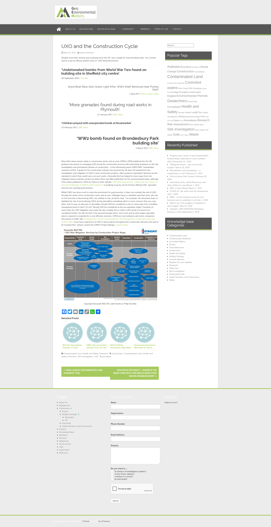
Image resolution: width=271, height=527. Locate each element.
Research (104, 353)
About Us (70, 29)
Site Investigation (85, 356)
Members (145, 29)
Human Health (184, 112)
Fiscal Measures (176, 247)
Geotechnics (177, 101)
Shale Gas (198, 124)
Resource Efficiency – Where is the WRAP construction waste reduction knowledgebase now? (135, 373)
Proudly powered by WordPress (67, 521)
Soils (176, 134)
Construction (117, 353)
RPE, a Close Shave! (179, 188)
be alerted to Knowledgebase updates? (130, 471)
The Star (84, 78)
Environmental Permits (192, 95)
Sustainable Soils (176, 274)
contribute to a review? (123, 477)
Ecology (175, 92)
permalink (106, 356)
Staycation (69, 417)
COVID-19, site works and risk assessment (189, 191)
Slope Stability (200, 130)
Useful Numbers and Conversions (184, 277)
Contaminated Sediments (175, 83)
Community (128, 29)
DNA (190, 88)
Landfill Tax (196, 112)
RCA (181, 120)
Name (113, 402)
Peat (171, 120)
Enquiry (114, 445)
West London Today (150, 94)
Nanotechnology (192, 116)
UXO (96, 356)
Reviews (63, 438)
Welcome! (63, 453)
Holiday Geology (176, 256)
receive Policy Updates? (124, 474)
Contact (177, 29)
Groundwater (174, 106)
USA (61, 447)
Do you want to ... (119, 468)
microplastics (172, 117)
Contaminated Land (72, 353)
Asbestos (173, 66)
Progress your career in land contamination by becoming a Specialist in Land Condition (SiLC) (187, 158)
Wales (186, 135)
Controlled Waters (177, 241)
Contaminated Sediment (180, 238)
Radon (176, 120)
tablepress (63, 441)
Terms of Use (161, 29)
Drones (204, 88)
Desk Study (183, 88)
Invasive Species (176, 259)
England (172, 95)
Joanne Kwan (122, 225)
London (205, 112)
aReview (94, 521)
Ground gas (192, 101)
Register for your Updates (180, 262)
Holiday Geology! (69, 414)
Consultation (199, 72)
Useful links (64, 450)
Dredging (197, 88)
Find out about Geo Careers (182, 176)
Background (86, 29)
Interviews (66, 423)
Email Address (117, 435)
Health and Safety (90, 353)
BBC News (118, 114)
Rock (191, 125)
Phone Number (118, 424)
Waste (194, 134)
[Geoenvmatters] (76, 12)
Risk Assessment (178, 124)
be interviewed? (120, 479)
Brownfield (186, 67)
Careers (195, 67)
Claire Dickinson (86, 52)
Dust (169, 92)
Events (172, 244)
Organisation (117, 413)
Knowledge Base (106, 29)
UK (66, 420)
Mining (182, 116)
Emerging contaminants (190, 92)
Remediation (190, 120)
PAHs (202, 116)
